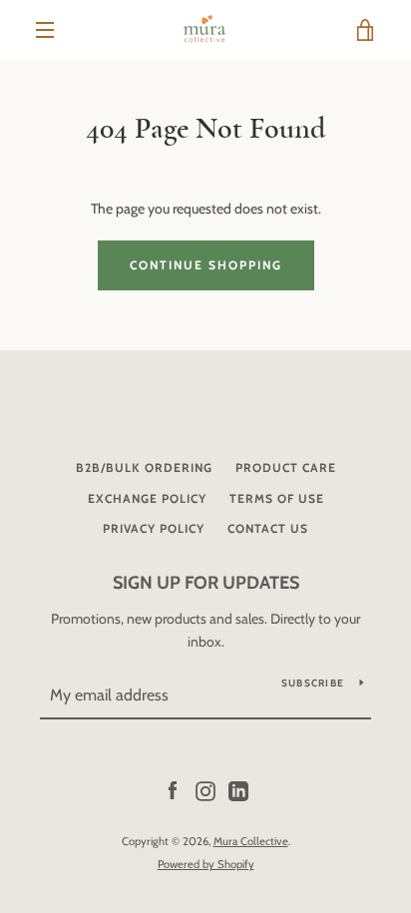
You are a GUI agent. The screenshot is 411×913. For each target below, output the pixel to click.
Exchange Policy (147, 498)
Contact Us (267, 528)
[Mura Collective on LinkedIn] (238, 790)
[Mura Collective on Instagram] (205, 790)
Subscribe (312, 683)
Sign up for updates (206, 583)
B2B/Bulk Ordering (144, 467)
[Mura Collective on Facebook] (173, 790)
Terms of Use (276, 498)
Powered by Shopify (206, 864)
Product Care (285, 467)
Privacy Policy (154, 528)
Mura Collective (250, 841)
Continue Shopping (206, 264)
